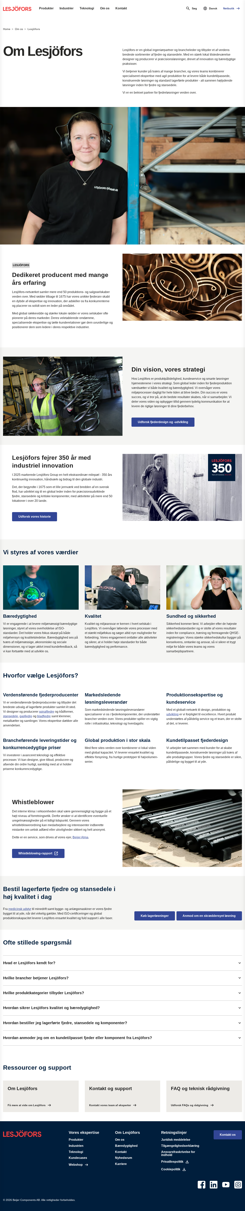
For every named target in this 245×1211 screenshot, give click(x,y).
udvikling (172, 714)
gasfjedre (26, 716)
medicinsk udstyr (19, 909)
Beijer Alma (80, 837)
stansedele (10, 716)
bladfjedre (44, 716)
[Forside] (17, 8)
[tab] (122, 962)
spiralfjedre (46, 711)
